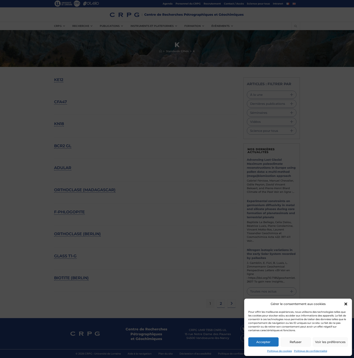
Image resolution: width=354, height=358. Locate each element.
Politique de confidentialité (310, 350)
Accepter (263, 342)
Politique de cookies (279, 350)
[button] (346, 304)
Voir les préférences (330, 342)
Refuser (296, 342)
